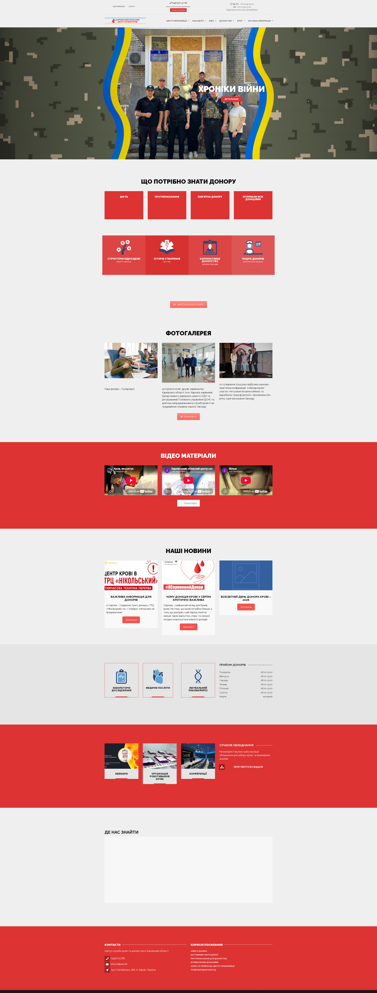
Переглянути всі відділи (248, 767)
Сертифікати (119, 7)
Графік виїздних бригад (203, 970)
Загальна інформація (259, 21)
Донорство (225, 21)
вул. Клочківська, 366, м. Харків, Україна (133, 969)
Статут (132, 7)
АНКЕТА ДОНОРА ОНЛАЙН (190, 304)
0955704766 (118, 958)
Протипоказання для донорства (209, 959)
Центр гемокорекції (176, 21)
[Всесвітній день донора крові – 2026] (245, 575)
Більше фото (190, 416)
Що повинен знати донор (204, 955)
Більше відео (190, 503)
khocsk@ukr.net (119, 964)
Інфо (211, 21)
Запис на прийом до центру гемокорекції (213, 966)
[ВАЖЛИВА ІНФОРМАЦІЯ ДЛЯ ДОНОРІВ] (131, 575)
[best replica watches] (134, 389)
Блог (240, 21)
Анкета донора (178, 10)
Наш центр (198, 21)
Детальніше (232, 99)
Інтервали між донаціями (204, 962)
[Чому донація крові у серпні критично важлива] (188, 575)
